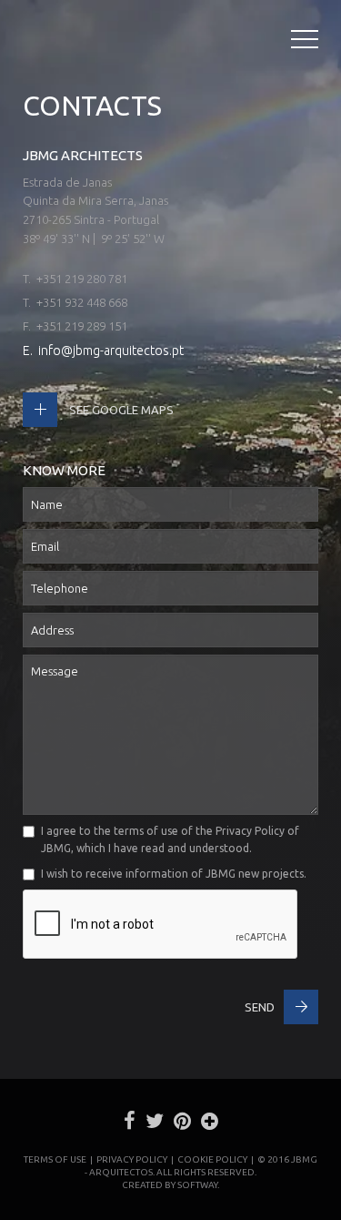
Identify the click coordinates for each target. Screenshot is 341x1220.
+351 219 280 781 (81, 278)
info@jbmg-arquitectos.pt (111, 350)
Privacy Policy (250, 831)
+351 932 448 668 (81, 302)
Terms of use (55, 1159)
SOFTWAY (197, 1185)
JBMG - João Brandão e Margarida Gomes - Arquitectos (40, 42)
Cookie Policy (212, 1159)
